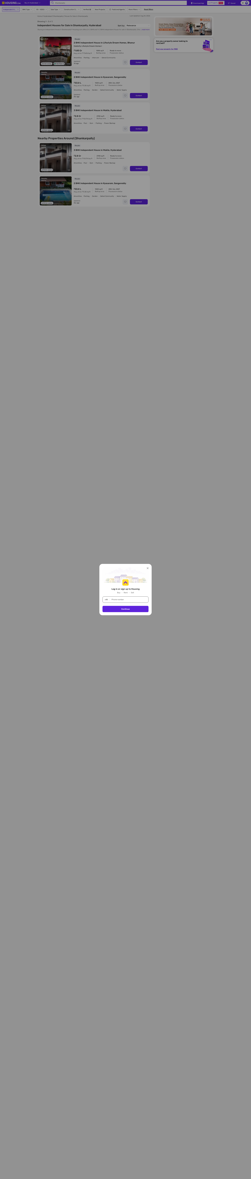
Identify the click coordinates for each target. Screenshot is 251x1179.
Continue (125, 609)
